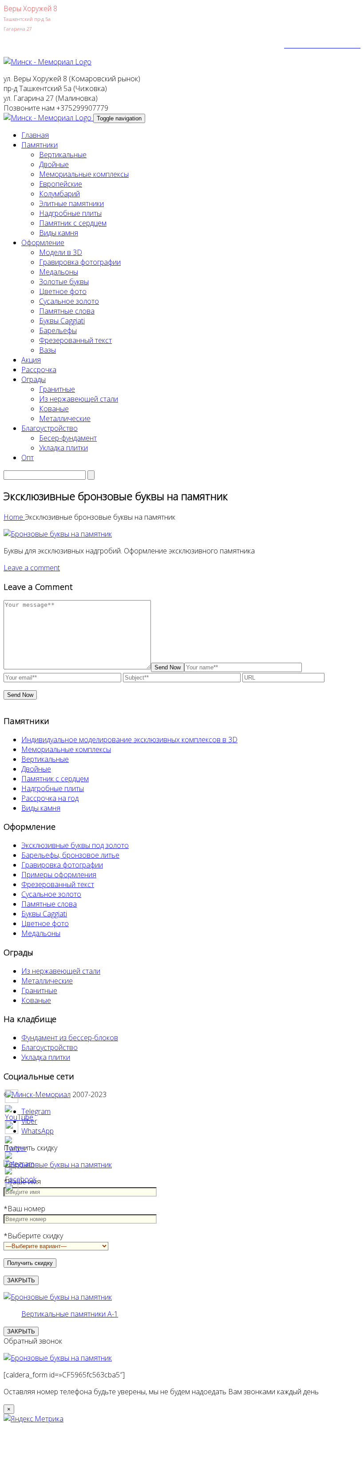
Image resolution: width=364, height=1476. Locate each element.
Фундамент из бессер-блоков (69, 1037)
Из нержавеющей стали (78, 399)
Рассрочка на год (50, 798)
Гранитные (57, 389)
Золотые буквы (64, 281)
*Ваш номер (24, 1208)
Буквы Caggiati (62, 321)
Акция (31, 360)
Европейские (60, 184)
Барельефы (58, 330)
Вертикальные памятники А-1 (69, 1314)
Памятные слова (67, 311)
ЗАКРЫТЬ (21, 1280)
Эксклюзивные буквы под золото (75, 845)
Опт (27, 457)
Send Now (167, 667)
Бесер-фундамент (68, 438)
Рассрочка (38, 369)
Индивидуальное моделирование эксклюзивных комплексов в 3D (129, 739)
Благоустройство (49, 428)
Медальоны (58, 272)
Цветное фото (63, 291)
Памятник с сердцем (73, 223)
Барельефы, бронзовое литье (70, 855)
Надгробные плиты (70, 213)
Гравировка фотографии (80, 262)
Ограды (33, 379)
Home (14, 517)
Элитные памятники (71, 203)
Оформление (42, 242)
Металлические (65, 418)
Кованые (54, 409)
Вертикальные (63, 154)
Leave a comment (32, 568)
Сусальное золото (69, 301)
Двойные (54, 164)
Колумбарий (59, 194)
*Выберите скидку (33, 1236)
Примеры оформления (58, 874)
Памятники (39, 145)
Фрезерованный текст (75, 340)
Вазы (47, 350)
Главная (35, 135)
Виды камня (58, 233)
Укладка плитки (63, 448)
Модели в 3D (60, 252)
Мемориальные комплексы (84, 174)
